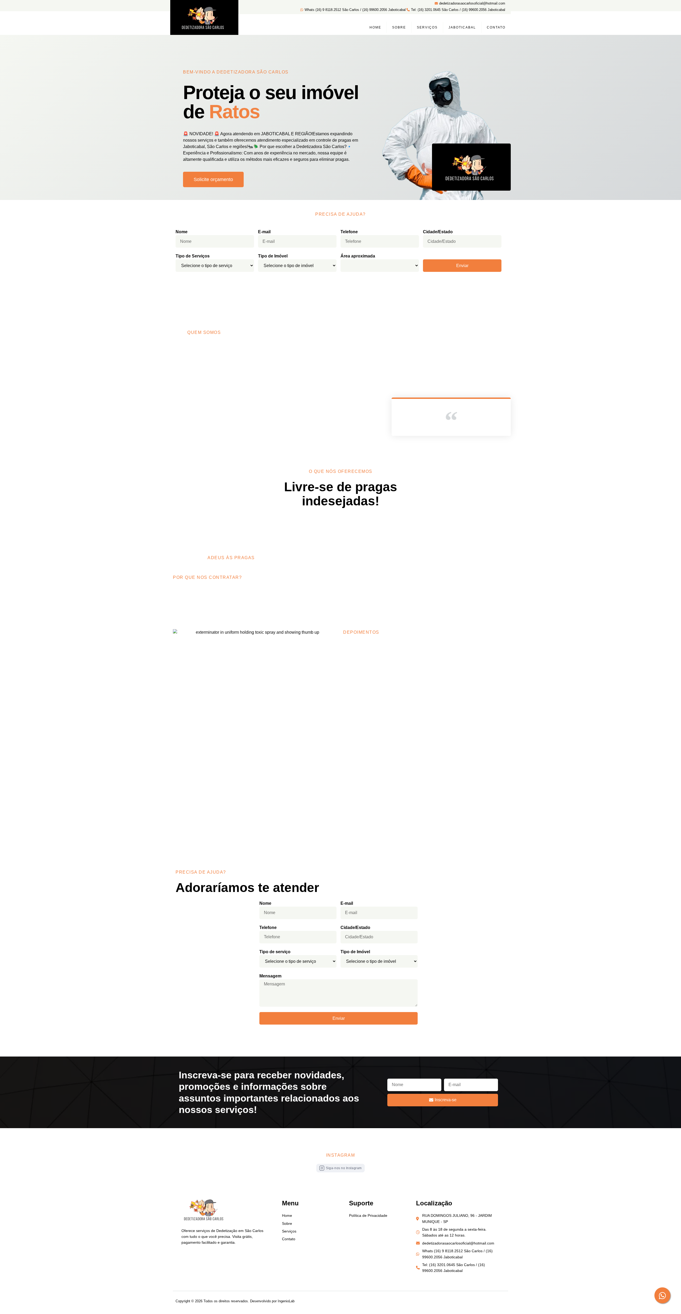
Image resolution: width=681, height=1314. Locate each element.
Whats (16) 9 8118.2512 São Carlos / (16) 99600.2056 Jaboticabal (355, 10)
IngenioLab (286, 1301)
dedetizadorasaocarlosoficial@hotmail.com (472, 3)
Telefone (349, 232)
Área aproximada (357, 256)
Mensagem (270, 976)
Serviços (427, 27)
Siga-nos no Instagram (344, 1168)
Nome (182, 232)
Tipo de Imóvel (273, 256)
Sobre (399, 27)
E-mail (264, 232)
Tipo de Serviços (193, 256)
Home (375, 27)
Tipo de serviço (274, 951)
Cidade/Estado (438, 232)
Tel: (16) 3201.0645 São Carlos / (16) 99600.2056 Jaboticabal (458, 10)
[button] (213, 179)
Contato (496, 27)
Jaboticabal (462, 27)
